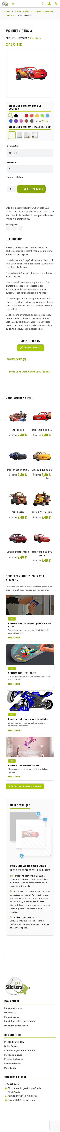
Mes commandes (13, 1008)
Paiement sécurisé (13, 1059)
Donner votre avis (31, 347)
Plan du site (10, 1067)
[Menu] (13, 3)
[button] (31, 189)
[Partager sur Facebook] (8, 228)
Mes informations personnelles (20, 1021)
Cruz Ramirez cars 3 (42, 469)
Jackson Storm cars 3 (18, 469)
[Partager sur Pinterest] (20, 228)
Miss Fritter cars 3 (42, 512)
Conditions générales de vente (20, 1050)
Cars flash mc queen (42, 429)
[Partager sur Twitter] (14, 228)
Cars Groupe (18, 429)
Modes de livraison (14, 1041)
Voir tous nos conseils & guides (25, 786)
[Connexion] (49, 3)
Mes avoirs (10, 1012)
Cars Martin (18, 512)
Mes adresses (11, 1016)
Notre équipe (11, 1046)
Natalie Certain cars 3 (18, 552)
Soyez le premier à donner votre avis (29, 371)
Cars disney (35, 38)
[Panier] (56, 3)
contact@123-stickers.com (21, 1100)
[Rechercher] (43, 3)
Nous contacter (12, 1063)
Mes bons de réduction (16, 1025)
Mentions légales (13, 1054)
